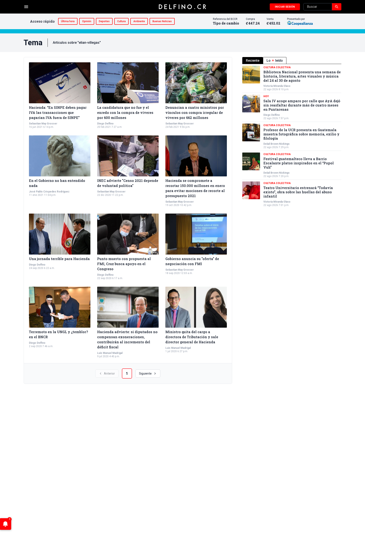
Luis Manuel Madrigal (110, 353)
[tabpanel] (291, 136)
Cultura (121, 21)
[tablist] (291, 60)
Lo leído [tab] (275, 61)
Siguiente (145, 373)
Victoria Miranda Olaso (276, 86)
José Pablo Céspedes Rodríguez (49, 191)
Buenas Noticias (162, 21)
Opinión (86, 21)
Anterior (109, 373)
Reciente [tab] (252, 61)
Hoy (266, 96)
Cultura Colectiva (277, 67)
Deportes (104, 21)
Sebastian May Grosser (43, 123)
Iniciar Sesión (285, 6)
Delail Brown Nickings (276, 143)
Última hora (68, 21)
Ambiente (139, 21)
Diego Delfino (105, 123)
